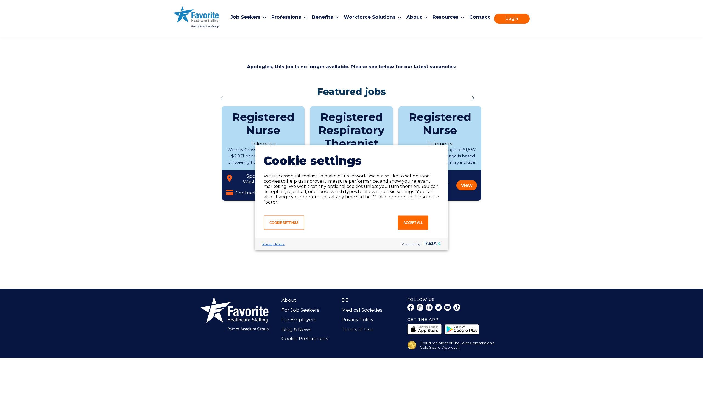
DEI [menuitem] (346, 300)
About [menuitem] (414, 17)
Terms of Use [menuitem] (357, 329)
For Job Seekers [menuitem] (300, 310)
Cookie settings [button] (284, 222)
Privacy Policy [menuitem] (357, 319)
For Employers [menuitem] (298, 319)
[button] (473, 98)
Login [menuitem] (512, 18)
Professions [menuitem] (286, 17)
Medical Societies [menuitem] (362, 310)
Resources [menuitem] (446, 17)
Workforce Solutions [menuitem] (370, 17)
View (467, 185)
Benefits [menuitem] (322, 17)
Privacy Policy (273, 244)
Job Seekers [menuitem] (245, 17)
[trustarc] (431, 244)
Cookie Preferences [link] (304, 338)
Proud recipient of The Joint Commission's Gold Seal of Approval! (457, 345)
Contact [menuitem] (479, 17)
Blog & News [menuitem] (296, 329)
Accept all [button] (413, 222)
